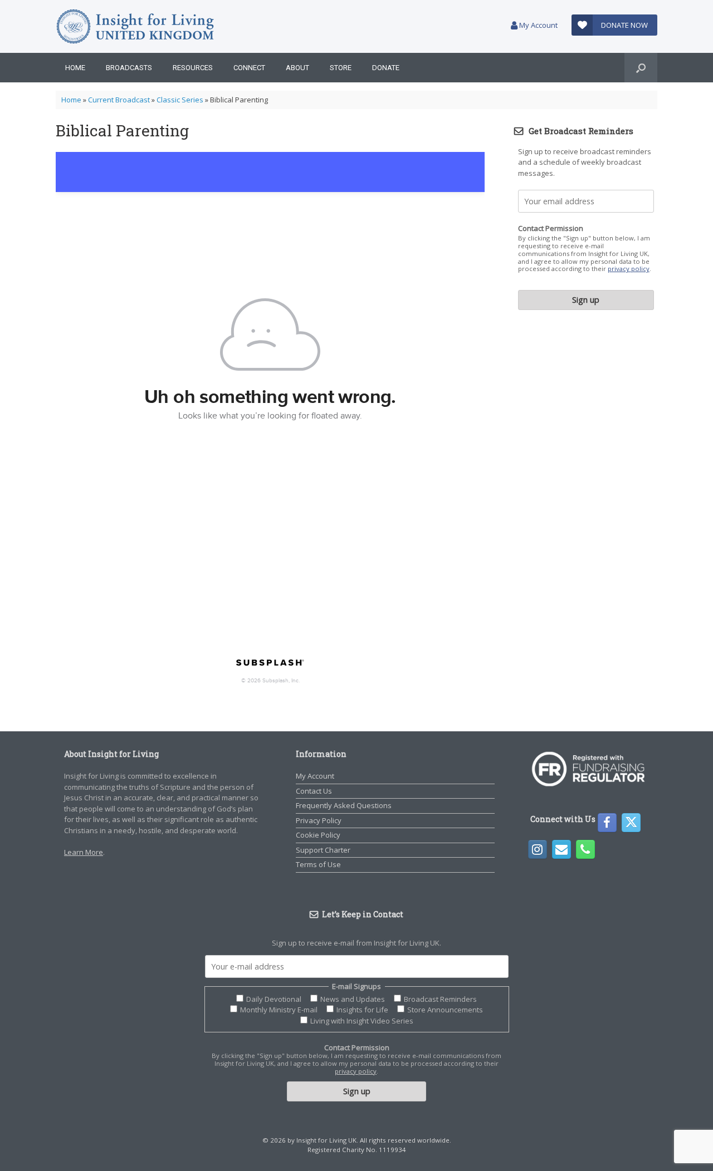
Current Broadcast (119, 100)
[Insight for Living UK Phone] (585, 849)
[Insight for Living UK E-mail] (561, 849)
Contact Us (314, 791)
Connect (249, 67)
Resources (193, 67)
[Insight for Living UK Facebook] (607, 822)
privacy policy (628, 268)
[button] (640, 67)
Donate (385, 67)
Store (340, 67)
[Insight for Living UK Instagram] (537, 849)
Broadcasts (129, 67)
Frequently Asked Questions (344, 805)
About (297, 67)
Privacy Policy (318, 820)
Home (75, 67)
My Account (537, 25)
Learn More (83, 852)
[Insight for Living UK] (135, 26)
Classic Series (180, 100)
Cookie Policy (318, 835)
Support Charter (323, 850)
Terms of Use (318, 864)
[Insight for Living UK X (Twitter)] (631, 822)
